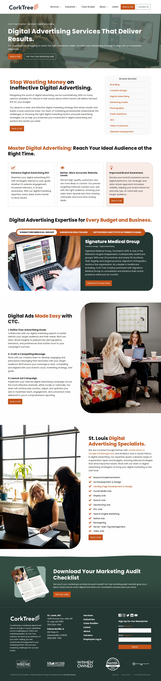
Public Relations (118, 113)
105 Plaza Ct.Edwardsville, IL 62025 (57, 634)
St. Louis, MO (54, 615)
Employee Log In (92, 639)
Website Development (122, 131)
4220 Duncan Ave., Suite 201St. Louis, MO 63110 (59, 620)
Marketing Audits (119, 102)
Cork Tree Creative (69, 675)
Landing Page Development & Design (112, 486)
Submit (135, 647)
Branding (114, 84)
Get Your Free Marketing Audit (40, 56)
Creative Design (118, 90)
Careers (88, 635)
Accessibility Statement (142, 675)
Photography (117, 108)
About (103, 6)
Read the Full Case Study (98, 283)
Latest (115, 6)
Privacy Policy (126, 675)
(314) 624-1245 (54, 624)
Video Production (119, 125)
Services (54, 6)
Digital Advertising (119, 96)
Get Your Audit (62, 594)
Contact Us (143, 7)
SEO (112, 119)
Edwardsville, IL (55, 628)
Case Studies (88, 6)
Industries (70, 6)
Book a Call (128, 7)
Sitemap (115, 675)
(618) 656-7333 (54, 638)
